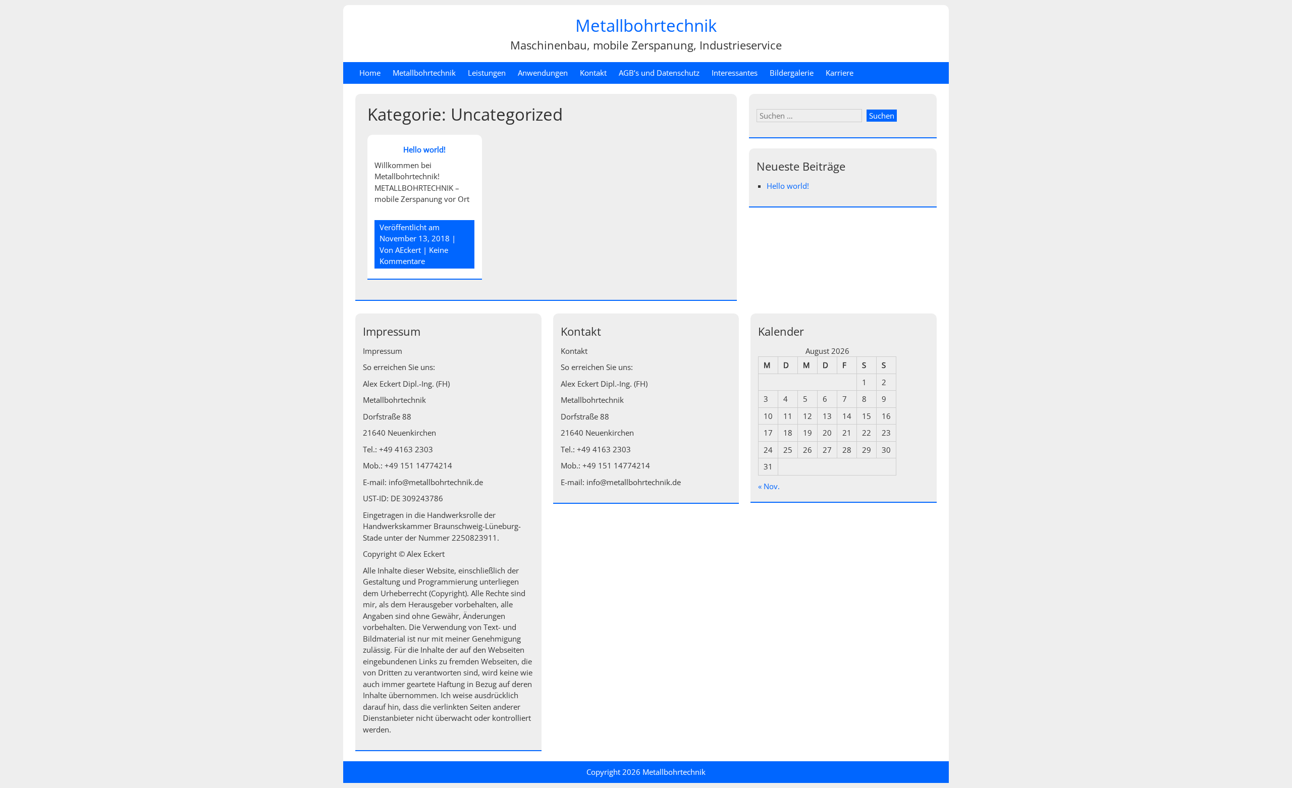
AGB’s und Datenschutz (659, 73)
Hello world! (424, 149)
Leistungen (487, 73)
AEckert (408, 250)
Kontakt (593, 73)
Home (370, 73)
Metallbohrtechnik (646, 25)
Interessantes (735, 73)
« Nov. (769, 486)
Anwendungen (543, 73)
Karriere (839, 73)
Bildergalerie (792, 73)
